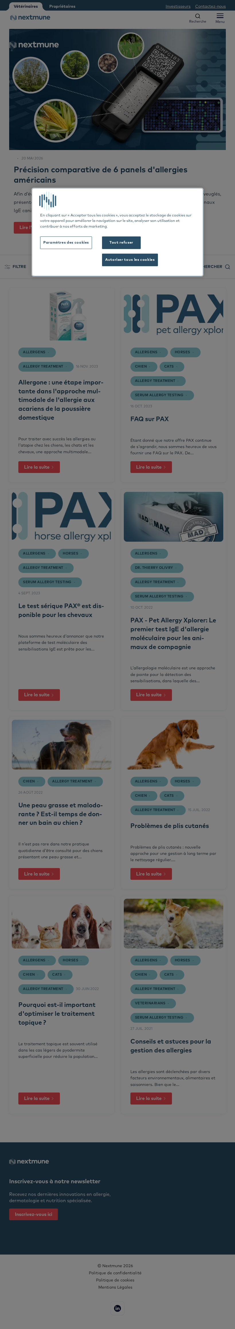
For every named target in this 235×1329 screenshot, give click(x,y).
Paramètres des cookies (66, 242)
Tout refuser (121, 242)
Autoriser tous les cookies (130, 260)
